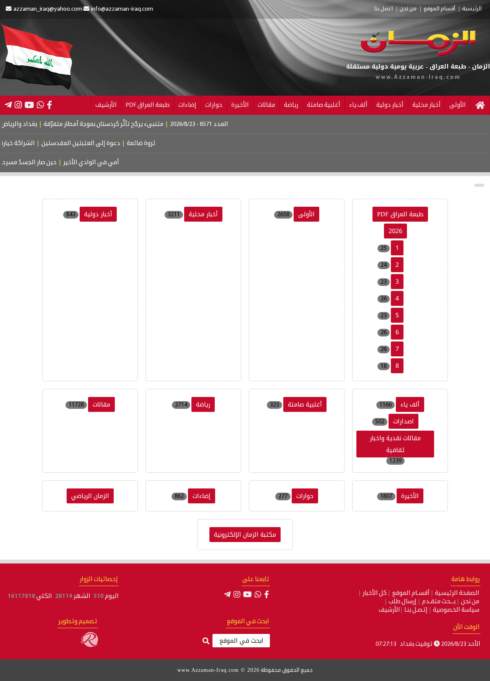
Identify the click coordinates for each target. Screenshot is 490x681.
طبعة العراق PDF (148, 105)
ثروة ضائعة (152, 143)
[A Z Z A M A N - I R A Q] (418, 55)
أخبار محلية (426, 105)
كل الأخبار (375, 593)
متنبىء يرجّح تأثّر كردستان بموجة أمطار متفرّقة (119, 124)
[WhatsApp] (40, 104)
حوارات (213, 105)
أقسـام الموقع (411, 593)
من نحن (408, 9)
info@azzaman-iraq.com (122, 9)
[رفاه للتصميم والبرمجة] (89, 645)
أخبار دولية (389, 105)
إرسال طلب (402, 602)
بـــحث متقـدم (439, 602)
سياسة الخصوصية (456, 610)
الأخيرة (240, 105)
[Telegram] (8, 104)
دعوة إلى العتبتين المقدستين (91, 143)
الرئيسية (472, 9)
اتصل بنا (383, 9)
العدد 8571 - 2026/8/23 (214, 124)
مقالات (266, 105)
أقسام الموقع (439, 9)
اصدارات (403, 421)
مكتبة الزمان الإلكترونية (245, 535)
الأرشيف (106, 105)
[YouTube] (29, 104)
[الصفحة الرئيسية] (480, 105)
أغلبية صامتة (323, 105)
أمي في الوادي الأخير (99, 163)
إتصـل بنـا (416, 610)
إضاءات (187, 105)
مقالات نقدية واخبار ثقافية (395, 444)
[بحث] (206, 641)
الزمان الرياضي (90, 496)
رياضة (291, 105)
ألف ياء (358, 105)
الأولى (457, 105)
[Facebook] (49, 104)
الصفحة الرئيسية (457, 593)
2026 (395, 231)
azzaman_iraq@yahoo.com (47, 9)
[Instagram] (18, 104)
